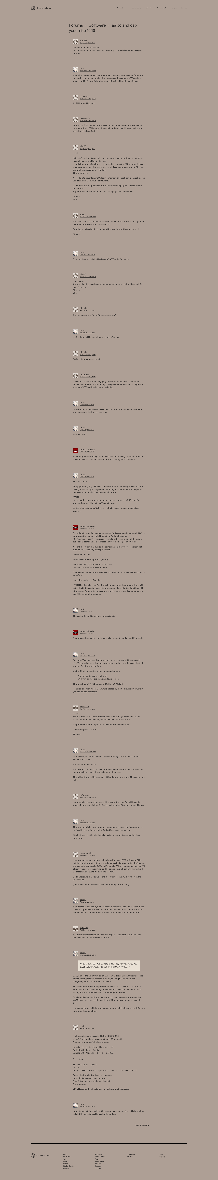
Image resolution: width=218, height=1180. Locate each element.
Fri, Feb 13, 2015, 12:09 (87, 528)
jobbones (84, 375)
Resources (135, 8)
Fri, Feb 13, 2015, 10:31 (87, 430)
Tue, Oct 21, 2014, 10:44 (87, 43)
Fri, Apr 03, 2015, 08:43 (87, 902)
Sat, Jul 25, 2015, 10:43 (87, 1028)
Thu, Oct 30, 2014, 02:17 (87, 149)
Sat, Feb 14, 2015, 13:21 (87, 656)
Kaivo (65, 1159)
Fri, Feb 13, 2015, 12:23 (87, 611)
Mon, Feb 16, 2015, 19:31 (88, 752)
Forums (76, 25)
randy (83, 68)
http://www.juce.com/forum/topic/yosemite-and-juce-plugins (101, 539)
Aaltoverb (67, 1157)
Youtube (130, 1157)
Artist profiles (100, 1157)
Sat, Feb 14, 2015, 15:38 (87, 709)
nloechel (84, 308)
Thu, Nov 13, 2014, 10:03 (88, 277)
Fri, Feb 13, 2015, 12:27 (87, 633)
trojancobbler (86, 853)
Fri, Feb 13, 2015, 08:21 (87, 405)
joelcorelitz (85, 119)
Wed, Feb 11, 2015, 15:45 (88, 377)
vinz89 (83, 146)
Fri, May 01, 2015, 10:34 (87, 930)
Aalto (65, 1154)
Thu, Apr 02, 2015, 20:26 (87, 855)
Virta (65, 1161)
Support (98, 1166)
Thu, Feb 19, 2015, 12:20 (87, 823)
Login (161, 1154)
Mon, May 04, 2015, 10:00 (88, 955)
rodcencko (85, 96)
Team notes (99, 1161)
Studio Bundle (68, 1166)
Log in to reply (142, 1125)
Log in (174, 8)
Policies (98, 1168)
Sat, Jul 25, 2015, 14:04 (87, 1106)
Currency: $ (161, 8)
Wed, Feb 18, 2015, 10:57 (88, 798)
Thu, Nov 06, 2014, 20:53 (88, 217)
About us (149, 8)
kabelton (84, 928)
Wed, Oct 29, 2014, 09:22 (88, 121)
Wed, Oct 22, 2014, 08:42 (88, 71)
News (97, 1159)
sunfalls (83, 41)
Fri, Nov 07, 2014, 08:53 (87, 255)
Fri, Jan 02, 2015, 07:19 (87, 310)
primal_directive (87, 450)
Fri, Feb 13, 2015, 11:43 (87, 477)
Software (97, 25)
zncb (82, 1026)
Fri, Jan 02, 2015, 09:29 (87, 333)
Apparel (66, 1168)
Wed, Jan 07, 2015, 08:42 (88, 355)
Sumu (65, 1164)
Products (120, 8)
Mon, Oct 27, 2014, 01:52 (88, 99)
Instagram (131, 1154)
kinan (82, 215)
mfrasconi (84, 707)
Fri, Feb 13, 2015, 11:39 (87, 452)
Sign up (184, 8)
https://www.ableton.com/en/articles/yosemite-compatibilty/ (113, 533)
